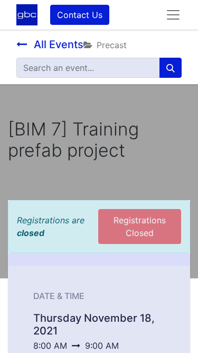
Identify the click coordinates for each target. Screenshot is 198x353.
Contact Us (79, 15)
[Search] (170, 68)
